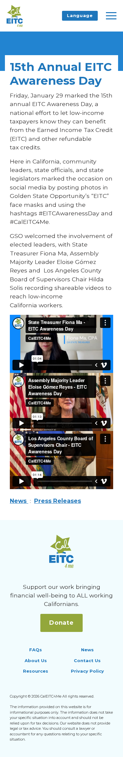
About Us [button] (36, 660)
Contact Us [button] (87, 660)
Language (79, 15)
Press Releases (57, 500)
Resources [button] (35, 671)
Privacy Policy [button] (87, 671)
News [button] (87, 649)
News (19, 500)
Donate (61, 622)
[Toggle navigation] (111, 15)
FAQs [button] (35, 649)
